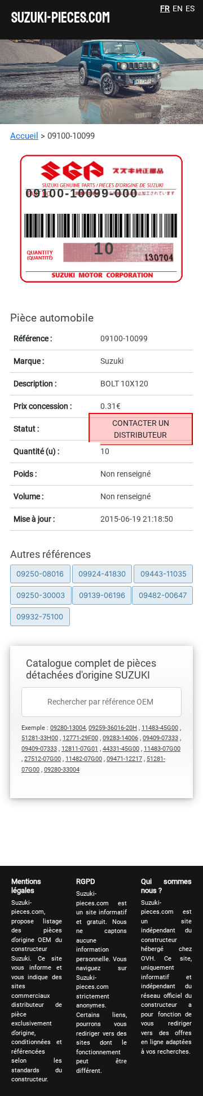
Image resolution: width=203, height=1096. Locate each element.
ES (190, 8)
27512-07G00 (42, 759)
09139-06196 (102, 595)
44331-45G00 (121, 748)
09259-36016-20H (113, 728)
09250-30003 (40, 595)
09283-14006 (120, 738)
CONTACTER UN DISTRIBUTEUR (140, 429)
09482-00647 (163, 595)
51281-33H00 (39, 738)
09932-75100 (39, 616)
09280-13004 (68, 728)
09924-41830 (102, 573)
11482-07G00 (83, 759)
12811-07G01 (79, 748)
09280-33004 (62, 769)
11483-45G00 (160, 728)
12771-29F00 (80, 738)
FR (165, 8)
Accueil (24, 136)
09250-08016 (40, 573)
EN (178, 8)
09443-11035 (163, 573)
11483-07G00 (162, 748)
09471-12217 (124, 759)
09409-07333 (160, 738)
